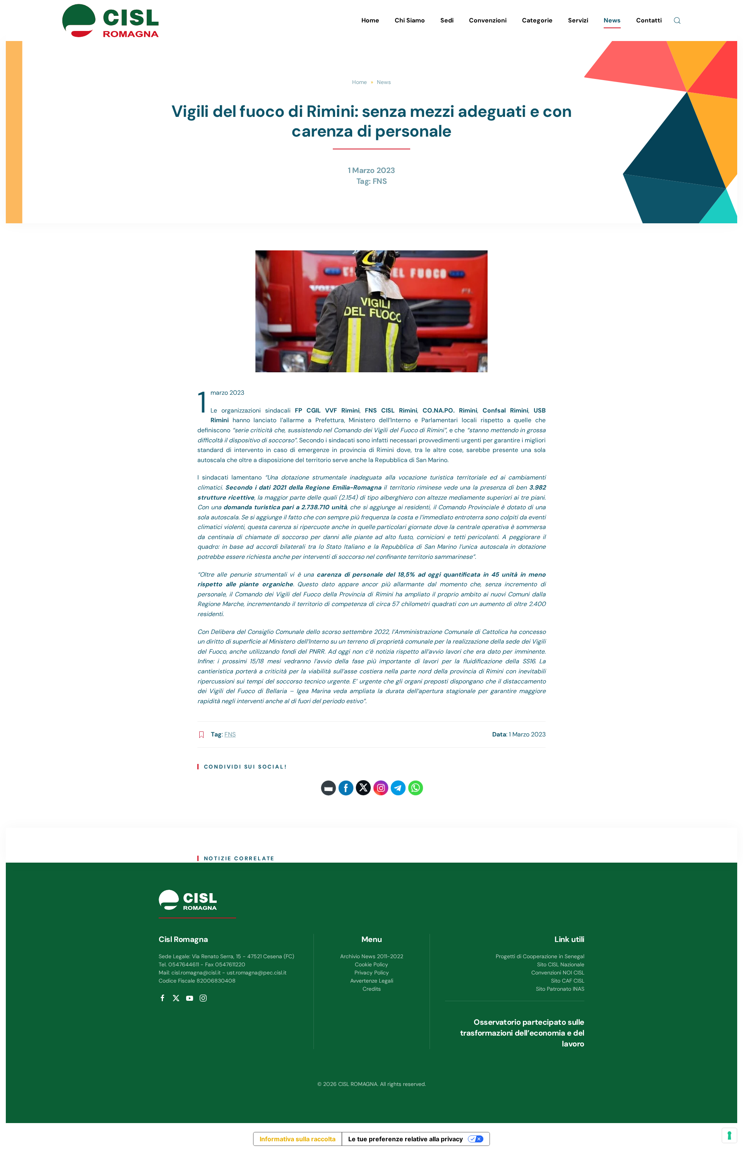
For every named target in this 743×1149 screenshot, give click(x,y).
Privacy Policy (371, 972)
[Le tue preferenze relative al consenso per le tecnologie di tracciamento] (729, 1135)
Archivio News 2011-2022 (371, 956)
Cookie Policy (371, 964)
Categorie (537, 20)
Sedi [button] (447, 20)
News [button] (612, 20)
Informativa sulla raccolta (298, 1139)
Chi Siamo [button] (410, 20)
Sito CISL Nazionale (560, 964)
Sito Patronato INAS (560, 988)
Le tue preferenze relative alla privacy (405, 1139)
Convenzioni (488, 20)
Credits (372, 988)
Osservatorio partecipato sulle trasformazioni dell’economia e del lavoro (522, 1033)
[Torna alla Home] (110, 20)
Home (370, 20)
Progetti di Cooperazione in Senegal (540, 956)
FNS (380, 181)
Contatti (649, 20)
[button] (677, 20)
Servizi (578, 20)
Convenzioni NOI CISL (557, 972)
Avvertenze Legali (371, 980)
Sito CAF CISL (567, 980)
